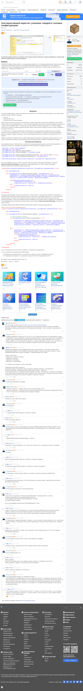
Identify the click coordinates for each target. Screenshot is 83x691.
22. (6, 536)
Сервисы (26, 639)
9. (6, 424)
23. (6, 543)
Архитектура (27, 627)
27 (6, 576)
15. (6, 471)
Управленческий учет (72, 134)
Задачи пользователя (9, 637)
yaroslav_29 (10, 443)
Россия (68, 121)
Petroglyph (10, 508)
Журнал (5, 612)
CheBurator (10, 323)
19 (6, 520)
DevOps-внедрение (8, 658)
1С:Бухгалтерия (49, 629)
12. (6, 450)
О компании (67, 626)
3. (5, 347)
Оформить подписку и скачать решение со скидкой (33, 84)
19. (5, 508)
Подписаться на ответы (8, 320)
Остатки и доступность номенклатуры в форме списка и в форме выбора (7, 307)
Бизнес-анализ (28, 614)
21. (5, 528)
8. (5, 417)
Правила (65, 633)
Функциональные (8, 633)
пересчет (11, 261)
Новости (5, 614)
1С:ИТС (26, 637)
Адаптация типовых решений (74, 95)
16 (6, 488)
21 (6, 538)
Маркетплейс (49, 627)
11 (6, 452)
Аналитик (47, 616)
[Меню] (2, 2)
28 (7, 591)
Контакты (66, 639)
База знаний (7, 629)
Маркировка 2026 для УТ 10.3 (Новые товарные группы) (8, 284)
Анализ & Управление (31, 612)
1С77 (46, 650)
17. (6, 486)
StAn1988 (9, 396)
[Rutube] (80, 682)
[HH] (70, 682)
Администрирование (9, 644)
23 (6, 552)
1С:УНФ (47, 635)
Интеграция (6, 646)
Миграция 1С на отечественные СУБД (9, 667)
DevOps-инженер (49, 621)
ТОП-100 (5, 623)
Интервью (6, 621)
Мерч (67, 622)
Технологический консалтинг (11, 660)
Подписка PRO (7, 631)
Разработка (6, 639)
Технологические (28, 664)
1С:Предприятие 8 (71, 107)
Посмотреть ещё (32, 314)
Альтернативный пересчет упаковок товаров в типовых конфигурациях (31, 24)
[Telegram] (64, 682)
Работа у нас (67, 637)
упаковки (5, 261)
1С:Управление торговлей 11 (73, 110)
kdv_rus (10, 457)
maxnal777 (10, 557)
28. (6, 574)
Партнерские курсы (50, 623)
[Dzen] (74, 682)
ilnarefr (9, 493)
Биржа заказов (70, 617)
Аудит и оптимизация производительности (9, 663)
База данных (6, 642)
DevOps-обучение (8, 654)
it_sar (8, 417)
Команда (26, 622)
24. (6, 550)
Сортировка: (33, 320)
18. (5, 493)
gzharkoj (10, 334)
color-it (9, 528)
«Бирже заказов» (71, 54)
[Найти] (80, 607)
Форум (67, 620)
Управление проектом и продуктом (30, 619)
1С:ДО (46, 644)
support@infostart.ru (69, 656)
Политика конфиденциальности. (28, 676)
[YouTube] (77, 682)
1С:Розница (48, 639)
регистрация (24, 600)
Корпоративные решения (29, 652)
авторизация (31, 600)
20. (6, 518)
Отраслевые (27, 659)
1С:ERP (47, 631)
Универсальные (49, 646)
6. (5, 396)
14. (5, 464)
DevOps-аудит (7, 656)
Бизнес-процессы (29, 616)
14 (6, 473)
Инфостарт (24, 259)
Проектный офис (50, 656)
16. (5, 478)
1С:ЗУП (47, 642)
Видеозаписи (69, 615)
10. (7, 434)
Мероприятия (70, 612)
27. (5, 567)
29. (7, 589)
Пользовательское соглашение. (10, 676)
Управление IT (28, 625)
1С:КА (46, 633)
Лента (5, 618)
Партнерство (27, 646)
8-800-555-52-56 (68, 655)
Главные (5, 616)
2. (6, 334)
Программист (70, 99)
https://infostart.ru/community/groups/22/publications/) (33, 325)
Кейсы (25, 643)
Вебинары (27, 648)
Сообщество (6, 648)
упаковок (16, 261)
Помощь (65, 635)
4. (6, 379)
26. (6, 557)
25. (7, 410)
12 (6, 466)
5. (6, 386)
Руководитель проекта (51, 618)
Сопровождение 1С (30, 633)
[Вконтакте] (67, 682)
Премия (5, 625)
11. (5, 443)
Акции (25, 635)
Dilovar (11, 410)
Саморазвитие (28, 629)
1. (5, 323)
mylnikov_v (10, 478)
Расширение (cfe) (71, 103)
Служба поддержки (71, 644)
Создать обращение (70, 660)
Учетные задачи (7, 635)
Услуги (26, 641)
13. (5, 457)
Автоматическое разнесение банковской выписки (57, 284)
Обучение (48, 612)
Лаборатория (7, 652)
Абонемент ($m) (71, 138)
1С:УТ (46, 637)
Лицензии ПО (27, 657)
